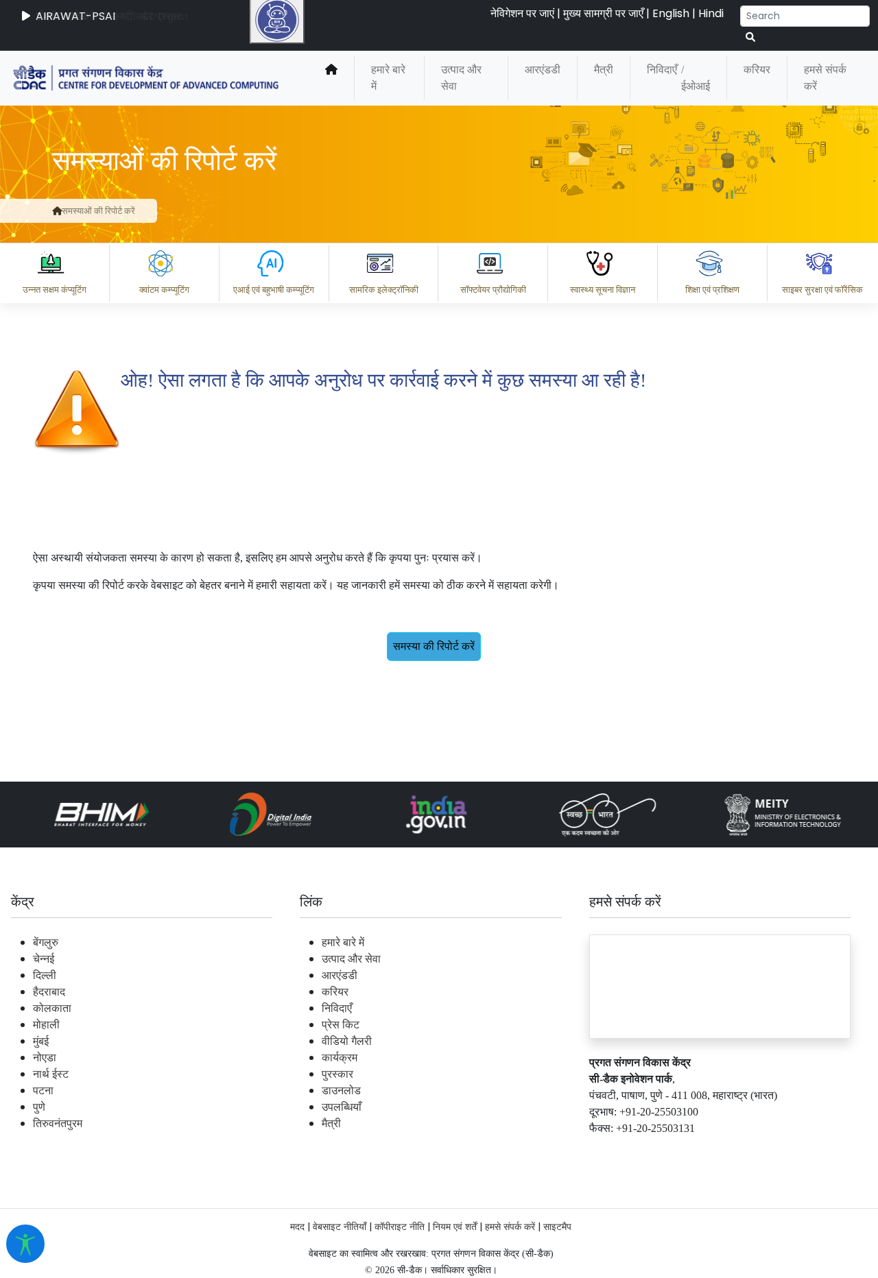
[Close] (337, 371)
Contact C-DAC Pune (791, 1150)
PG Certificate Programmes (454, 1150)
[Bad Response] (404, 1090)
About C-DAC (315, 1150)
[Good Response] (349, 1090)
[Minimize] (279, 371)
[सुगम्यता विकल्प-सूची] (25, 1243)
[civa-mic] (552, 1226)
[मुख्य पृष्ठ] (57, 211)
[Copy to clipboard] (294, 1090)
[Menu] (279, 313)
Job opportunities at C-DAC (631, 1150)
